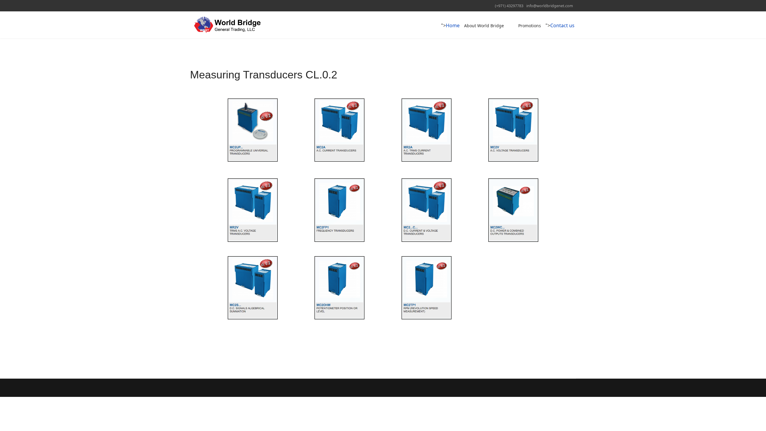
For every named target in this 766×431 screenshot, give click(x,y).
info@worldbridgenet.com (549, 5)
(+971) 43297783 (509, 5)
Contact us (562, 25)
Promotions (529, 25)
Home (453, 25)
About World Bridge (484, 25)
